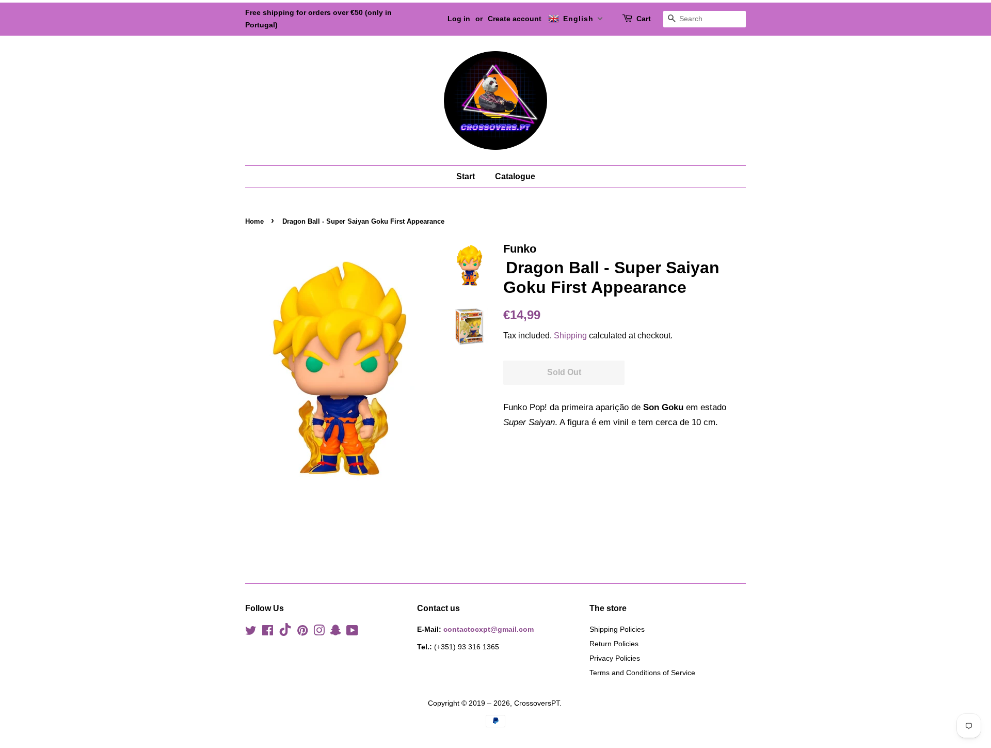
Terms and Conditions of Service (642, 672)
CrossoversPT (537, 703)
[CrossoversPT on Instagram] (319, 632)
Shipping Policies (617, 629)
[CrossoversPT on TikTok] (285, 633)
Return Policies (613, 644)
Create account (514, 18)
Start (465, 176)
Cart (643, 18)
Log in (458, 18)
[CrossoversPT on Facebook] (268, 632)
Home (254, 221)
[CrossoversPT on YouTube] (352, 632)
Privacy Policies (614, 658)
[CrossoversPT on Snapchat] (335, 632)
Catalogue (515, 176)
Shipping (570, 335)
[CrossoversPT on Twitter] (251, 632)
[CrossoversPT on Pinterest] (302, 632)
